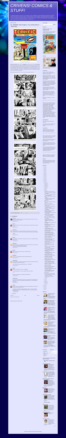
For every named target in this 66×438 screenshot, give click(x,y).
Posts (52, 351)
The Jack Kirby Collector (45, 355)
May (45, 278)
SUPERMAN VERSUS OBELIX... (48, 258)
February (45, 282)
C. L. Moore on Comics (51, 419)
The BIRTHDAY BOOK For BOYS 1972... (49, 191)
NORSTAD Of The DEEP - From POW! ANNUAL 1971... (49, 205)
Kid (13, 223)
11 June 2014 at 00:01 (15, 291)
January (45, 283)
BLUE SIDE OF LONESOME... (48, 203)
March (45, 281)
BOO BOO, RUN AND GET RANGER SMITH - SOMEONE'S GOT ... (49, 267)
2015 (44, 180)
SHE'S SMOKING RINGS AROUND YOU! (49, 245)
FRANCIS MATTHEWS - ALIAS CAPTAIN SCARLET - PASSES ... (49, 232)
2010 (44, 289)
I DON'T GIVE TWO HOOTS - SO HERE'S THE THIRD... (50, 193)
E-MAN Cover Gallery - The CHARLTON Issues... (47, 29)
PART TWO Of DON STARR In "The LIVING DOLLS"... (49, 243)
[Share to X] (25, 212)
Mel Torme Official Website (46, 353)
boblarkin (45, 387)
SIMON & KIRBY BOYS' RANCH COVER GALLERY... (50, 222)
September (45, 186)
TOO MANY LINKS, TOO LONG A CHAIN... (49, 277)
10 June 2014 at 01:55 (15, 257)
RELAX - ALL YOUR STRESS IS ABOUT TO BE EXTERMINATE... (49, 195)
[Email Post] (21, 212)
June (45, 190)
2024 (44, 169)
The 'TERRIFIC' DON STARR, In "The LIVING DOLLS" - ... (49, 251)
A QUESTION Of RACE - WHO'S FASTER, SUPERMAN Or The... (49, 228)
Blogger (41, 431)
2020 (44, 174)
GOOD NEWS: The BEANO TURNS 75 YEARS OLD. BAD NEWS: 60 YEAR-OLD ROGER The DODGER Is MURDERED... (51, 342)
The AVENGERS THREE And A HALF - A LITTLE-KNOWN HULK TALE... (51, 315)
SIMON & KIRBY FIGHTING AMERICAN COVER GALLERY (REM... (49, 220)
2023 (44, 170)
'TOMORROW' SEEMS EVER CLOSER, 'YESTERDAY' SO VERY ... (49, 199)
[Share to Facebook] (26, 212)
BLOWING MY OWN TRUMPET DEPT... (49, 273)
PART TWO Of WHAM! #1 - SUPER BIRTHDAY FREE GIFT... (49, 211)
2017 (44, 178)
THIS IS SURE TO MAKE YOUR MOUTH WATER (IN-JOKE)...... (50, 230)
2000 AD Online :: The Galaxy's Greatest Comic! (49, 361)
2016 (44, 179)
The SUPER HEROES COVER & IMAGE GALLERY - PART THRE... (49, 275)
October (45, 185)
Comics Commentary (47, 418)
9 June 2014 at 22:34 (15, 240)
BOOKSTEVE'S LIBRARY (47, 394)
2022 (44, 171)
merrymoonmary (34, 431)
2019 (44, 175)
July (45, 189)
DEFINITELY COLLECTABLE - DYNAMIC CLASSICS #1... (48, 256)
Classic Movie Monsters (47, 412)
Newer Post (12, 295)
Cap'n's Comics (46, 404)
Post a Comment (14, 293)
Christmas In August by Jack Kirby (51, 405)
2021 (44, 173)
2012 (44, 286)
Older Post (38, 295)
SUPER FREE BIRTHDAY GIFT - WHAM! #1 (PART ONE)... (50, 213)
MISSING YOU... (46, 200)
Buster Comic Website (47, 402)
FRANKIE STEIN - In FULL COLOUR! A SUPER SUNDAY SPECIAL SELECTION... (51, 322)
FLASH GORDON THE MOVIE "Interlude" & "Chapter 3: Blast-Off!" (51, 365)
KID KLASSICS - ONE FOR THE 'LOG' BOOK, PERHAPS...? (49, 224)
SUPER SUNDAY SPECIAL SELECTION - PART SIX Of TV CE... (50, 260)
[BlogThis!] (24, 212)
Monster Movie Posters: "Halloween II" (51, 413)
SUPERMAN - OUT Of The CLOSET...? (51, 336)
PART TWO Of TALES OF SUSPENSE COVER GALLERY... (49, 247)
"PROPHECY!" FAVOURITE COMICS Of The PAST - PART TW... (49, 263)
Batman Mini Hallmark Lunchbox (51, 389)
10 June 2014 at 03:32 (15, 275)
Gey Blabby (14, 260)
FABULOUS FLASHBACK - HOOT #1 (49, 216)
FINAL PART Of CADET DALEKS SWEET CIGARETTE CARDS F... (50, 269)
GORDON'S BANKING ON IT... (48, 237)
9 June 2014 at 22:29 (15, 234)
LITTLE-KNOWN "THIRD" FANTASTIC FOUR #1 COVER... (51, 294)
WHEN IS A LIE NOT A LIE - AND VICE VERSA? (49, 197)
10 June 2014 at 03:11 (15, 265)
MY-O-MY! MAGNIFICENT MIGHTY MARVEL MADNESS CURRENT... (49, 262)
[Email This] (23, 212)
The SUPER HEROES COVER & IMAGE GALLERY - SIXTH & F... (49, 207)
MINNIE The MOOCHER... (47, 265)
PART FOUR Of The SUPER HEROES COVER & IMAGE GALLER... (49, 249)
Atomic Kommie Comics (47, 363)
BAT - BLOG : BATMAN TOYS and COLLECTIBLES (49, 379)
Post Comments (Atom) (16, 296)
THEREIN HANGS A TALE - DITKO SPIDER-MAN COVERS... (51, 329)
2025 (44, 168)
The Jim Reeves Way (45, 351)
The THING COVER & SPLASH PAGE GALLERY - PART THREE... (49, 239)
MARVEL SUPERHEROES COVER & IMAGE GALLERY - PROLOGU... (49, 270)
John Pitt (14, 243)
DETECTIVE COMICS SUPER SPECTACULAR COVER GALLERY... (49, 255)
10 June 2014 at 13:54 (15, 282)
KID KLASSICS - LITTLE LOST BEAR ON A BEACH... (49, 218)
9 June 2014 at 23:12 (15, 247)
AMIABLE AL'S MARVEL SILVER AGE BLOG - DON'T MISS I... (49, 236)
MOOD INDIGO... (46, 272)
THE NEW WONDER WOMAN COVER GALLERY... (49, 226)
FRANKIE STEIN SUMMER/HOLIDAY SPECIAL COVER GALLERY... (49, 234)
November (45, 184)
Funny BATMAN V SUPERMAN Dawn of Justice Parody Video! (51, 381)
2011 (44, 287)
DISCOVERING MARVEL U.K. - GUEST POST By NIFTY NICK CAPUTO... (51, 301)
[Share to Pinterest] (27, 212)
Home (25, 295)
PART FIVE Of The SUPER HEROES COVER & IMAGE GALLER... (49, 215)
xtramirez (14, 229)
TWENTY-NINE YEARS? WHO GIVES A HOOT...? (49, 202)
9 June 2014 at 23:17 (15, 252)
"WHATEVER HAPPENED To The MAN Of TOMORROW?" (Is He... (49, 253)
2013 (44, 285)
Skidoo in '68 (50, 395)
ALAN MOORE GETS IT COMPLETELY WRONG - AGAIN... (49, 241)
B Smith (14, 255)
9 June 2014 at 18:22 (15, 221)
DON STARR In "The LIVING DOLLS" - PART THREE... (49, 209)
